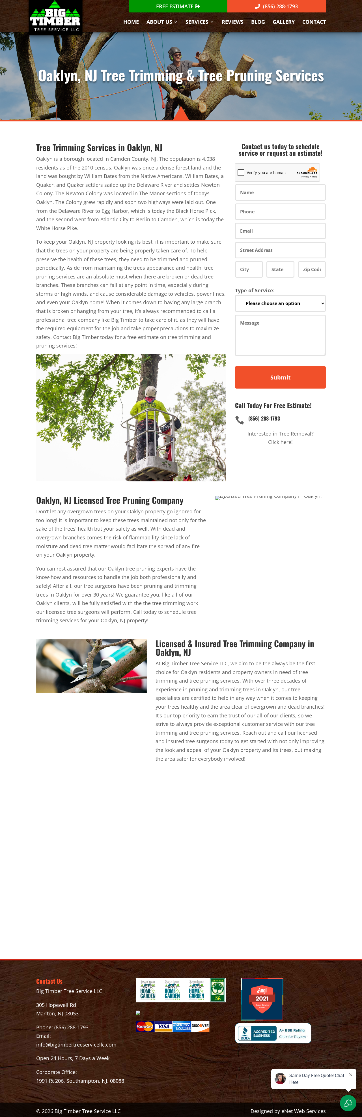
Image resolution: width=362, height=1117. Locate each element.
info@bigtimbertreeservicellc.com (76, 1044)
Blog (258, 22)
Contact (314, 22)
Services (197, 22)
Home (131, 22)
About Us (159, 22)
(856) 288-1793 (71, 1027)
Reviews (233, 22)
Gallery (284, 22)
